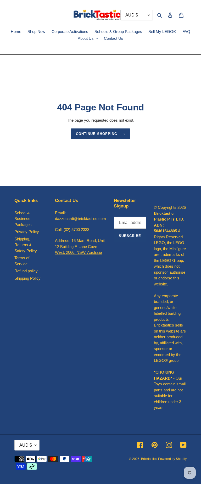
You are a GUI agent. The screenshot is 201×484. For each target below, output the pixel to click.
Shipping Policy (27, 278)
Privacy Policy (26, 231)
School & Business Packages (23, 219)
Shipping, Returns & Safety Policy (25, 245)
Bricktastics (149, 459)
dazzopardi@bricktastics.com (80, 218)
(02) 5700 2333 (76, 229)
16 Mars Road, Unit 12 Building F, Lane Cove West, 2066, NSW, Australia (80, 246)
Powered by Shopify (172, 459)
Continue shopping (96, 134)
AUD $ (25, 445)
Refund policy (26, 271)
